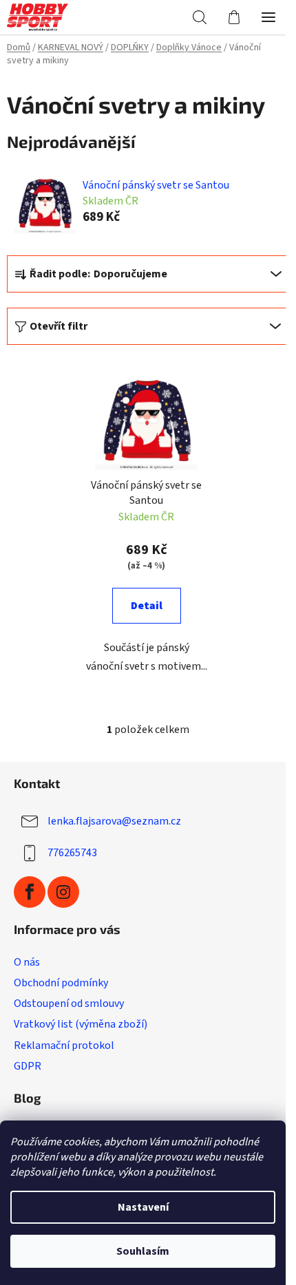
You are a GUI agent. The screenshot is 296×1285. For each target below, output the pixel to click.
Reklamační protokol (64, 1045)
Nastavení (143, 1207)
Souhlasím (142, 1251)
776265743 (72, 852)
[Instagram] (63, 892)
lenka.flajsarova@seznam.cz (114, 821)
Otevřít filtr (58, 326)
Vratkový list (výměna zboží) (80, 1024)
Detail (146, 605)
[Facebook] (29, 892)
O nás (27, 962)
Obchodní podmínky (61, 982)
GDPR (27, 1066)
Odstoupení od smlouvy (69, 1003)
